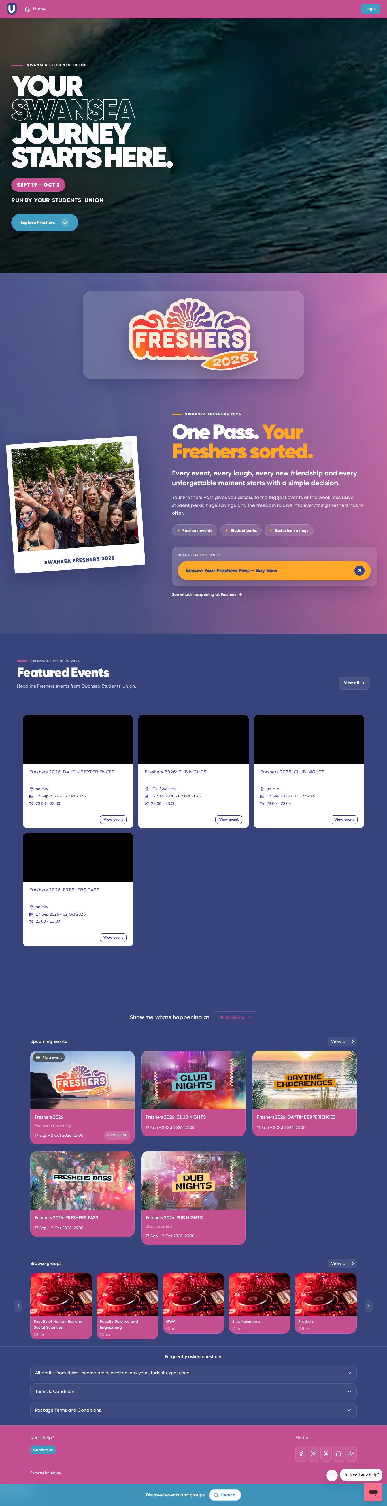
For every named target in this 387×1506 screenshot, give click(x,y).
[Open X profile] (326, 1454)
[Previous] (18, 1306)
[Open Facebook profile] (301, 1454)
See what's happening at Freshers (207, 594)
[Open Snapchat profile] (338, 1454)
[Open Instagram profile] (313, 1454)
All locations (232, 1017)
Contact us (43, 1450)
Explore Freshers (43, 222)
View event (113, 819)
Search (228, 1495)
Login (370, 9)
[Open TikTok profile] (351, 1454)
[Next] (369, 1306)
